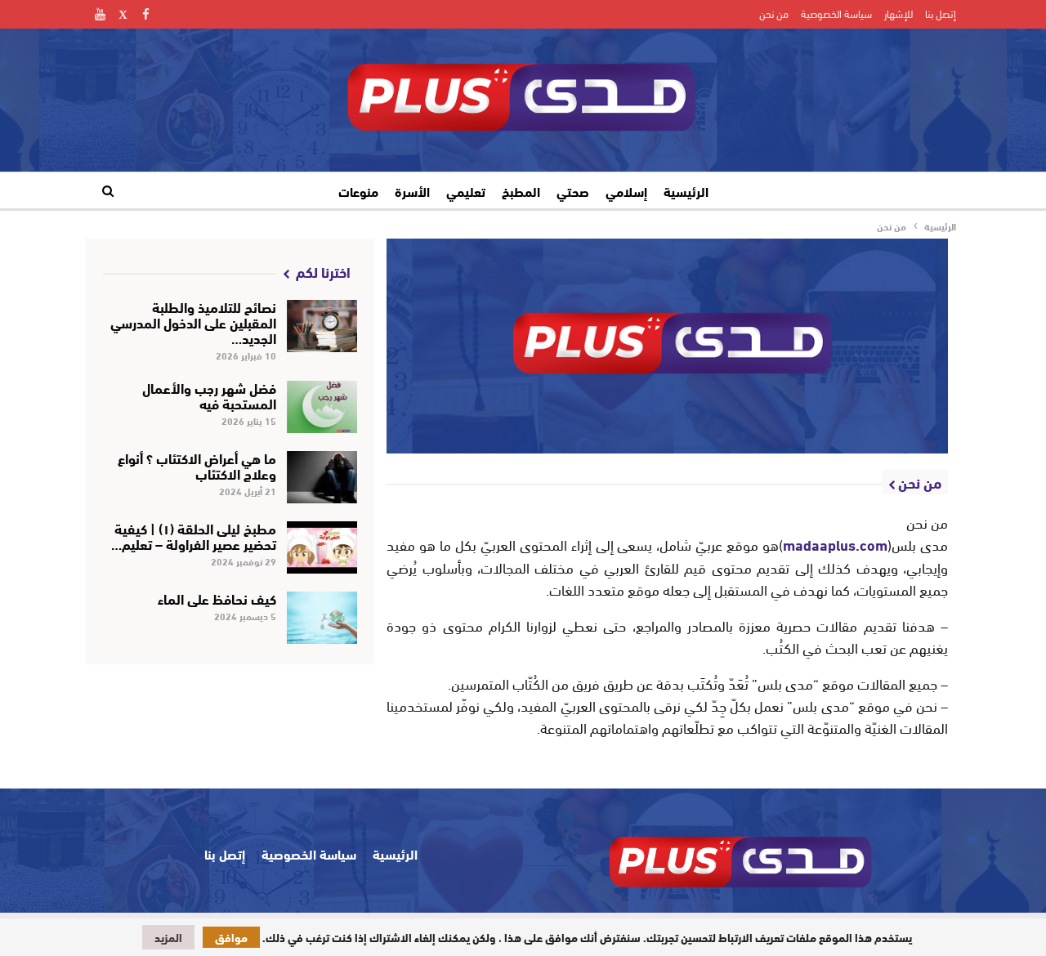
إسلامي (626, 191)
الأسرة (412, 191)
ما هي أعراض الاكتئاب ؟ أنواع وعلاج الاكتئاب (197, 464)
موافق (231, 937)
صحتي (573, 191)
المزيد (168, 937)
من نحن (774, 13)
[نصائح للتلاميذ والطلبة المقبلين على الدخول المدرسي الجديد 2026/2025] (322, 326)
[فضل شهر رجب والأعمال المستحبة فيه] (322, 407)
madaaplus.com (835, 544)
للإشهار (898, 13)
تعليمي (465, 191)
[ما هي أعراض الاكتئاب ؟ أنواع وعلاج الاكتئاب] (322, 477)
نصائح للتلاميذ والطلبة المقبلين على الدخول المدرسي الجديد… (193, 321)
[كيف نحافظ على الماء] (322, 618)
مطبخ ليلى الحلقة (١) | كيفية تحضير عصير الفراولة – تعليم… (193, 535)
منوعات (358, 191)
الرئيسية (686, 191)
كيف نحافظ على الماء (217, 597)
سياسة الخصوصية (836, 13)
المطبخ (521, 191)
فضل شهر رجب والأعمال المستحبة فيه (209, 394)
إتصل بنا (940, 13)
